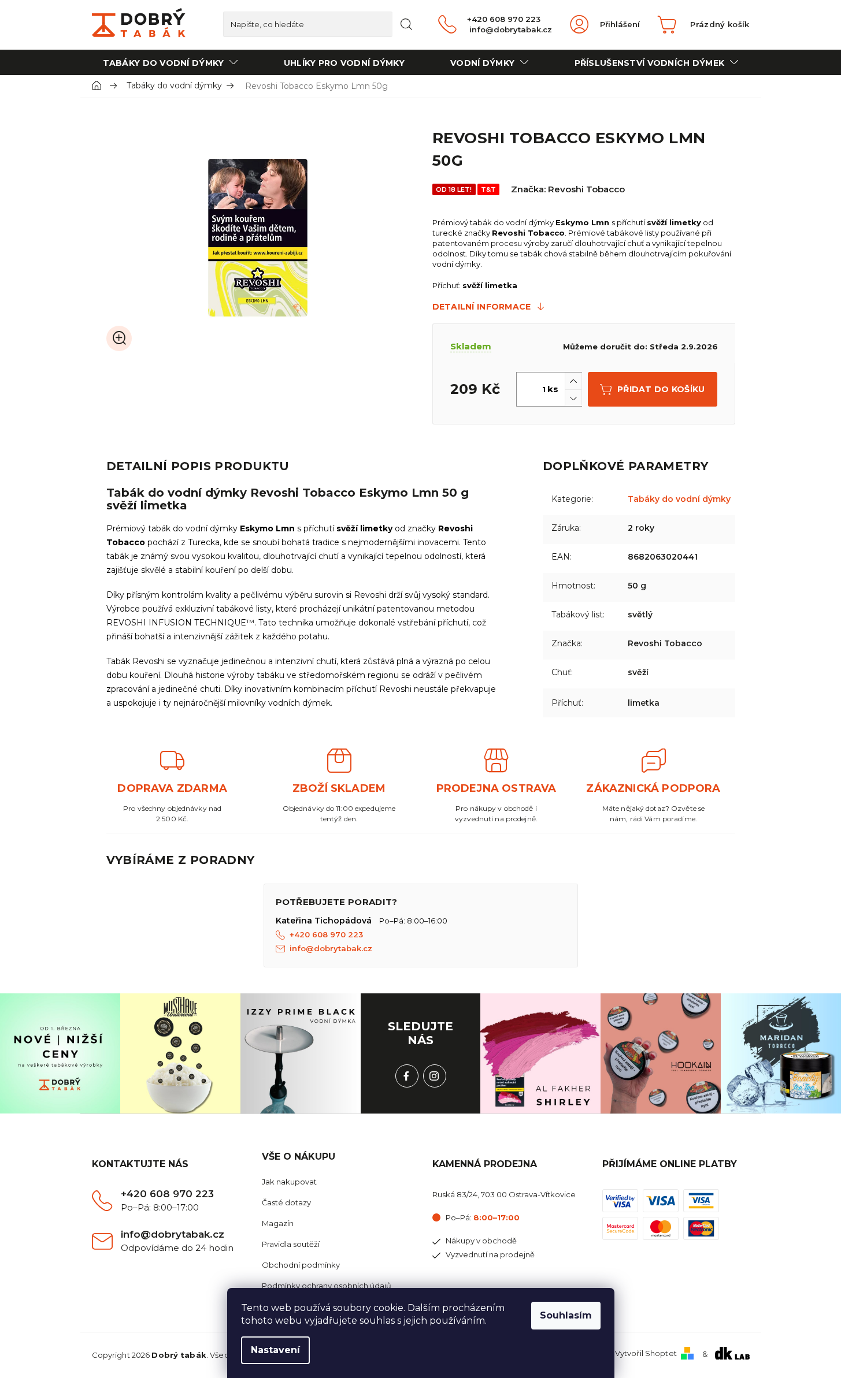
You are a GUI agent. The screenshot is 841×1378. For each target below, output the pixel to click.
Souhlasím (566, 1315)
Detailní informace (481, 306)
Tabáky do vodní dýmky (679, 499)
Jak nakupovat (289, 1181)
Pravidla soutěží (291, 1244)
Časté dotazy (286, 1202)
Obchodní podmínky (301, 1264)
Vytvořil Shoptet (646, 1353)
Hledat (406, 24)
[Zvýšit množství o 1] (573, 381)
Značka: (568, 189)
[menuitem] (170, 63)
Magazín (278, 1223)
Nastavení (275, 1350)
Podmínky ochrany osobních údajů (326, 1285)
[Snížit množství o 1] (573, 397)
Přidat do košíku (661, 389)
